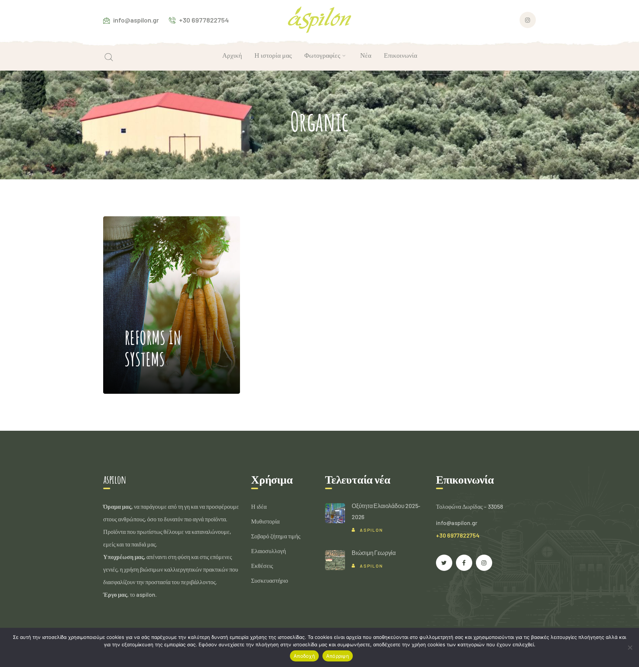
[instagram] (484, 563)
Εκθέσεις (262, 565)
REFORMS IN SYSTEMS (153, 282)
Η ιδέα (259, 506)
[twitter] (444, 563)
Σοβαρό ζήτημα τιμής (275, 535)
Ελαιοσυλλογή (268, 550)
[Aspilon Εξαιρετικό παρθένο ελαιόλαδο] (320, 19)
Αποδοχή (304, 656)
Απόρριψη (337, 656)
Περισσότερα (157, 371)
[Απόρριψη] (629, 647)
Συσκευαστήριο (269, 580)
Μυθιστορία (265, 521)
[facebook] (464, 563)
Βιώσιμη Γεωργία (374, 552)
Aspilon (371, 529)
